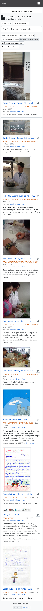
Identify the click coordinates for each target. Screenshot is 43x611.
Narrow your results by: (21, 11)
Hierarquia (30, 35)
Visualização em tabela (30, 39)
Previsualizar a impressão (13, 35)
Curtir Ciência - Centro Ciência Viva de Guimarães (19, 103)
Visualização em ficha (11, 39)
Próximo (26, 607)
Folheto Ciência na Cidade (15, 419)
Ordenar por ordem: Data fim (12, 43)
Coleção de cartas (11, 514)
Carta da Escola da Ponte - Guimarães (19, 494)
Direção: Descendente (9, 47)
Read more (30, 443)
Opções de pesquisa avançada (17, 29)
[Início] (4, 3)
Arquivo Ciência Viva (17, 111)
